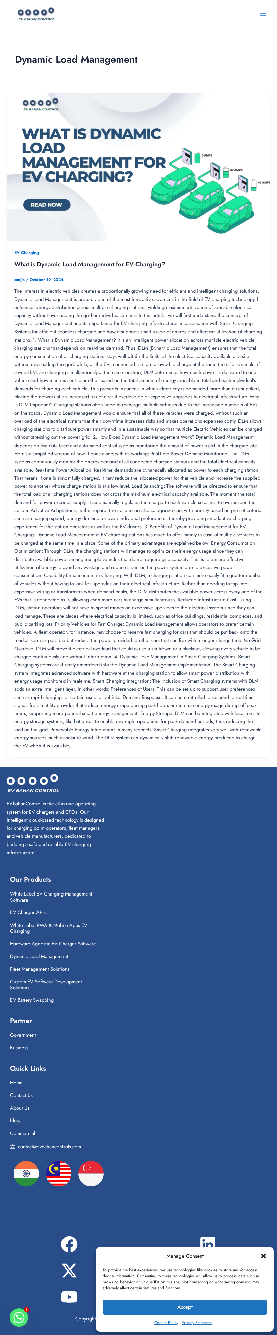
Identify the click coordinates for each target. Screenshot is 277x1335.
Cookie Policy (166, 1322)
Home (16, 1082)
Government (23, 1035)
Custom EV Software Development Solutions (46, 984)
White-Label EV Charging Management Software (51, 896)
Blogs (15, 1120)
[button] (263, 1256)
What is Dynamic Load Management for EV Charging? (89, 264)
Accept (185, 1307)
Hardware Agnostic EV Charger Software (53, 943)
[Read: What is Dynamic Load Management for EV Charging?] (138, 167)
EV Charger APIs (28, 912)
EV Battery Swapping (32, 999)
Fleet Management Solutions (40, 968)
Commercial (22, 1133)
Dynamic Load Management (39, 956)
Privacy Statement (197, 1322)
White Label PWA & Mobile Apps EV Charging (48, 928)
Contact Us (21, 1095)
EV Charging (26, 252)
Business (19, 1047)
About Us (19, 1107)
